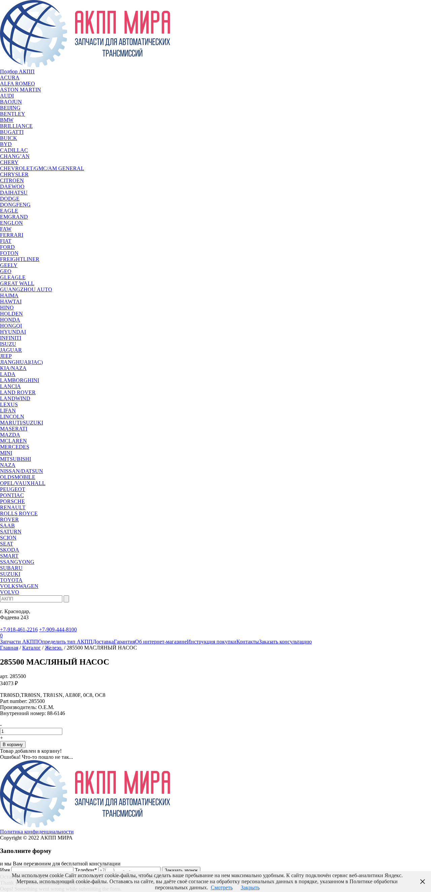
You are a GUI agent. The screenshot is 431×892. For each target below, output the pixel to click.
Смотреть (222, 887)
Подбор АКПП (17, 71)
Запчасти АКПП (19, 641)
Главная (9, 648)
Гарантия (124, 641)
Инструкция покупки (211, 641)
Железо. (54, 648)
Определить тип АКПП (65, 641)
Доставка (103, 641)
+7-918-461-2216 (19, 629)
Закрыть (250, 887)
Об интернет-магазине (161, 641)
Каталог (31, 648)
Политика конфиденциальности (37, 831)
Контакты (247, 641)
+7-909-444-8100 (58, 629)
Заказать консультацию (285, 641)
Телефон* (86, 870)
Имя (5, 870)
